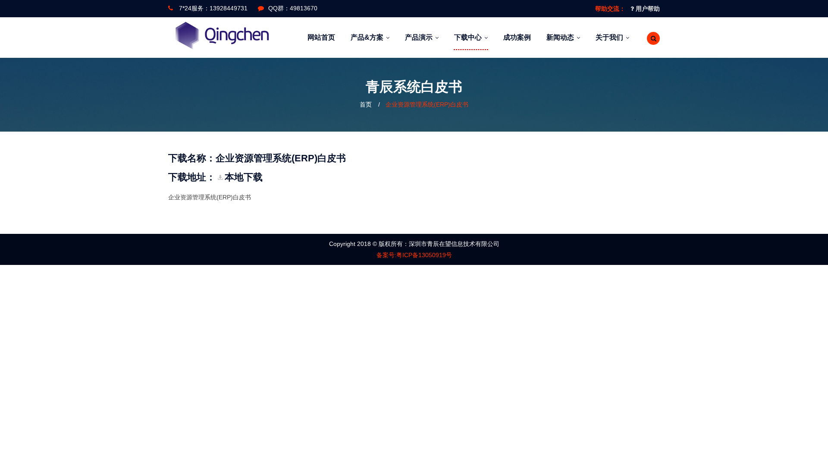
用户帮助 (647, 8)
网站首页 (321, 37)
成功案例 (517, 37)
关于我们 (609, 37)
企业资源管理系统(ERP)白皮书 (427, 104)
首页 (366, 104)
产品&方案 (367, 37)
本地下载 (244, 177)
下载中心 (468, 37)
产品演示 (419, 37)
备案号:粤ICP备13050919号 (414, 255)
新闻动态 (560, 37)
